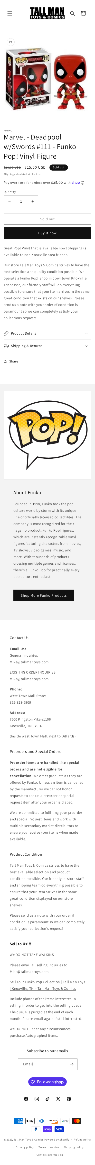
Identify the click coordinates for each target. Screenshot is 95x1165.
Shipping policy (74, 1147)
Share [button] (13, 361)
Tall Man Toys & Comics (29, 1139)
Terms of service (48, 1147)
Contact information (50, 1154)
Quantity (10, 192)
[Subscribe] (71, 1064)
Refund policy (82, 1139)
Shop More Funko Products (44, 595)
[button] (9, 13)
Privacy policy (25, 1147)
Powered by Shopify (56, 1139)
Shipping (9, 174)
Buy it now (47, 233)
